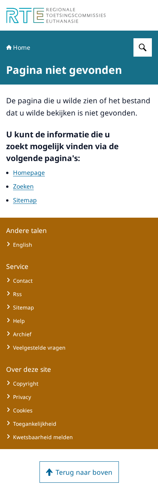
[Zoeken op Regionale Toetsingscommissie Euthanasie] (142, 47)
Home (21, 47)
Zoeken (23, 186)
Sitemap (25, 200)
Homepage (29, 172)
